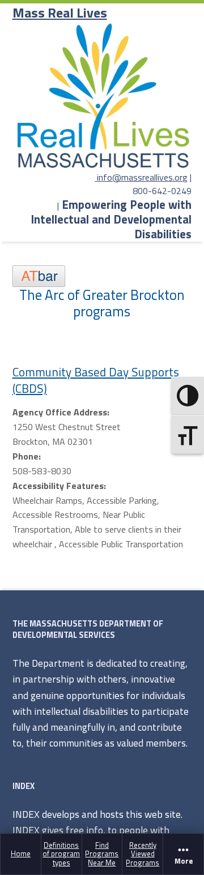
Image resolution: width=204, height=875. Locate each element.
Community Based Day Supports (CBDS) (95, 380)
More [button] (184, 861)
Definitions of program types (61, 853)
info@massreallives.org (142, 177)
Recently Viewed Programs (142, 853)
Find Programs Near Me (101, 853)
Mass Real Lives (59, 12)
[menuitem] (21, 853)
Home (21, 853)
